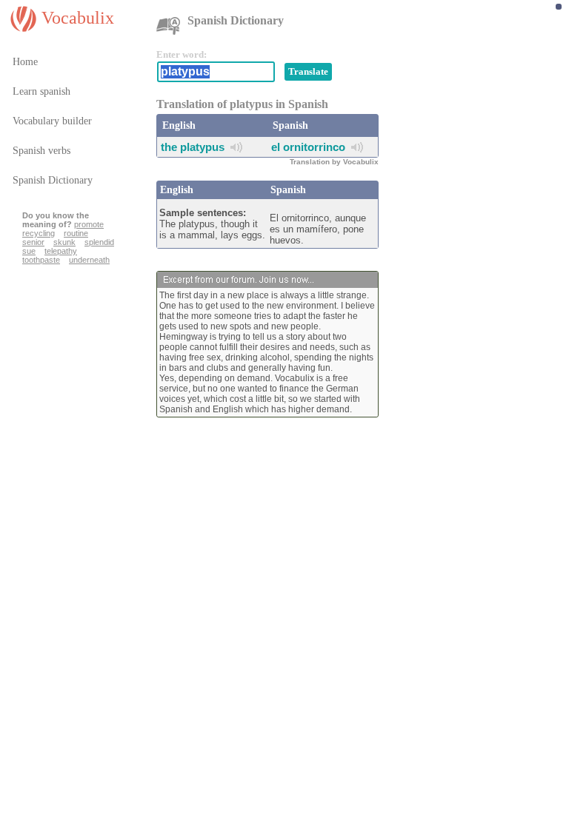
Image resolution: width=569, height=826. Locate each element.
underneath (89, 259)
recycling (38, 233)
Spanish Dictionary (53, 180)
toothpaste (41, 259)
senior (33, 242)
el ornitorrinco (308, 147)
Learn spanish (41, 91)
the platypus (192, 147)
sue (29, 250)
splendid (99, 242)
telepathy (60, 250)
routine (76, 233)
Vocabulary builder (52, 121)
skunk (64, 242)
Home (25, 61)
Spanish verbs (41, 150)
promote (89, 224)
